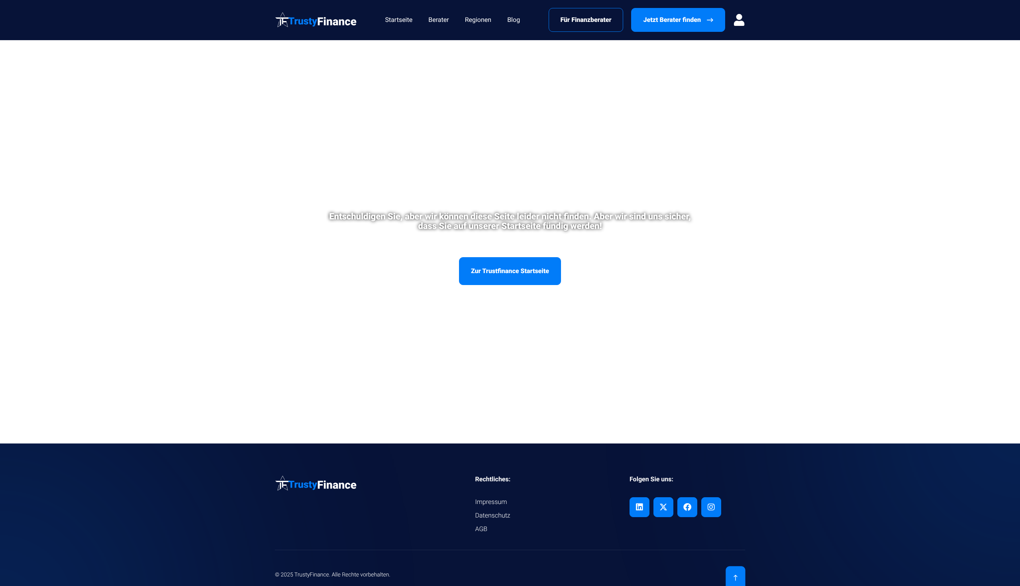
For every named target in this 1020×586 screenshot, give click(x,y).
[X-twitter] (663, 507)
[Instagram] (711, 507)
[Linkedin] (639, 507)
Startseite (398, 19)
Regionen (478, 19)
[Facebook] (687, 507)
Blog (513, 19)
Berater (438, 19)
